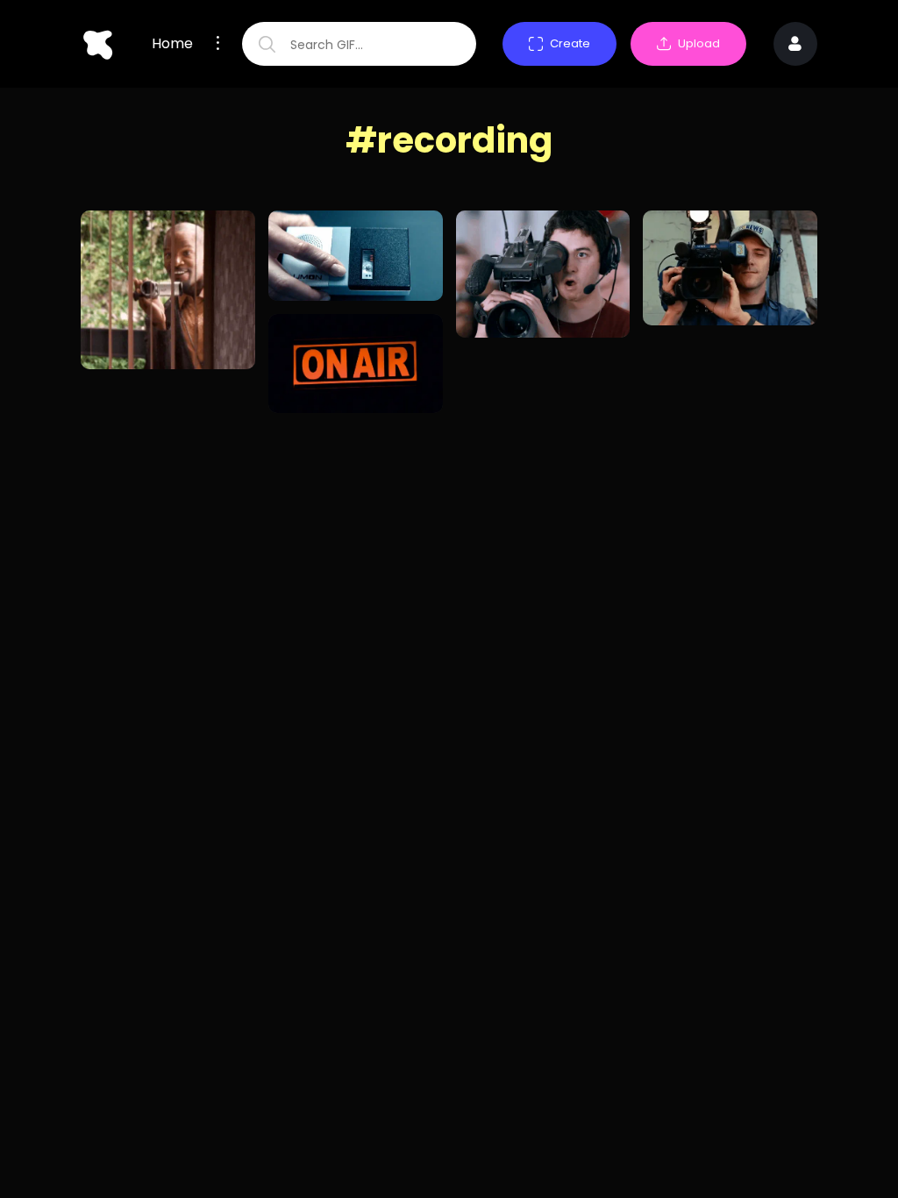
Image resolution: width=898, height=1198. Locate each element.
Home (172, 44)
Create (570, 43)
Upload (699, 43)
